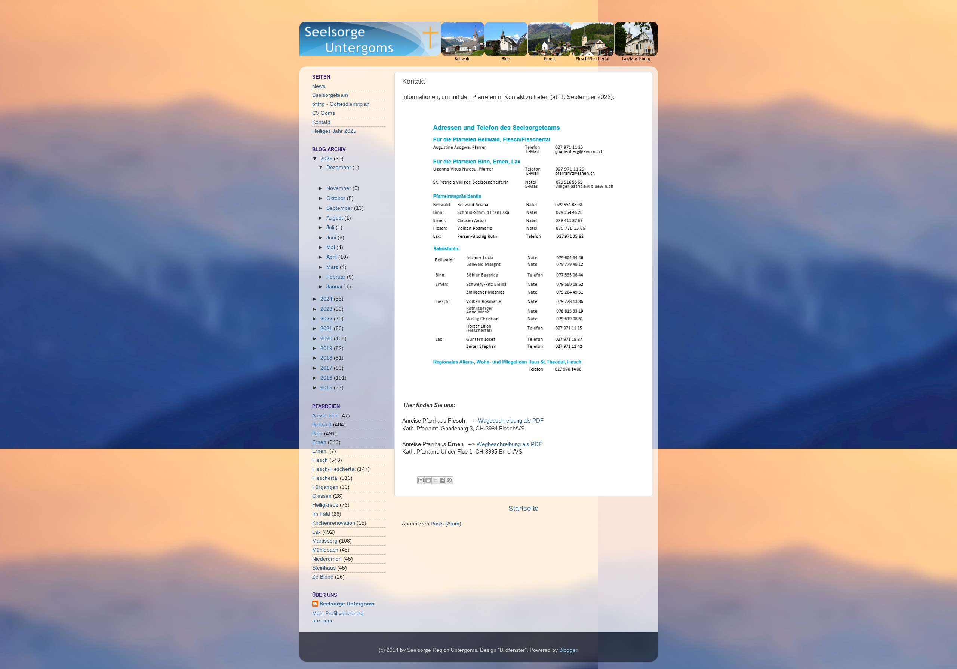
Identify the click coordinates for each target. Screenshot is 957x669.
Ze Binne (322, 577)
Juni (332, 237)
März (333, 267)
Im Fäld (321, 514)
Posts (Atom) (446, 524)
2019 (327, 348)
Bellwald (322, 424)
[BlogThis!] (428, 480)
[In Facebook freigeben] (442, 480)
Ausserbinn (325, 415)
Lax (316, 532)
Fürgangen (325, 487)
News (318, 86)
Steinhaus (324, 568)
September (340, 208)
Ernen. (320, 451)
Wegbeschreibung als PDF (511, 421)
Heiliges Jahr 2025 (334, 131)
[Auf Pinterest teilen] (449, 480)
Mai (331, 247)
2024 (327, 299)
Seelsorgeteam (330, 95)
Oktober (336, 198)
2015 (327, 387)
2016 (327, 378)
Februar (336, 277)
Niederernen (327, 559)
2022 (327, 319)
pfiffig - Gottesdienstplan (341, 104)
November (339, 188)
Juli (331, 227)
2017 (327, 368)
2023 (327, 309)
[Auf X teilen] (435, 480)
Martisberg (325, 541)
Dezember (339, 167)
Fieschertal (325, 478)
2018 (327, 358)
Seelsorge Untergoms (347, 604)
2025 (327, 159)
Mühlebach (325, 550)
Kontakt (321, 122)
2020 (327, 338)
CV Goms (323, 113)
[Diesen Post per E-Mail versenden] (421, 480)
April (332, 257)
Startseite (523, 508)
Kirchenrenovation (333, 523)
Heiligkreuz (325, 505)
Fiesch (320, 460)
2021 (327, 328)
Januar (335, 286)
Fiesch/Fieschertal (334, 469)
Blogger (568, 650)
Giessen (322, 496)
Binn (317, 433)
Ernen (319, 442)
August (335, 218)
